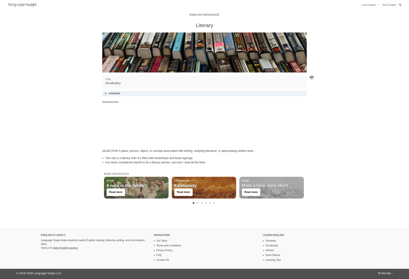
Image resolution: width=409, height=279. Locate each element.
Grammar (270, 240)
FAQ (159, 255)
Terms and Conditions (168, 245)
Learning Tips (273, 260)
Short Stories (272, 255)
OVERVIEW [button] (114, 93)
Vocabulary (113, 83)
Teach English (389, 5)
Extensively (185, 185)
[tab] (193, 203)
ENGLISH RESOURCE (204, 14)
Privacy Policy (164, 250)
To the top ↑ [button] (385, 273)
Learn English (369, 5)
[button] (400, 4)
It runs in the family (125, 185)
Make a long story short (265, 185)
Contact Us (162, 260)
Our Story (161, 240)
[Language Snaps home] (21, 5)
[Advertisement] (198, 126)
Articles (269, 250)
